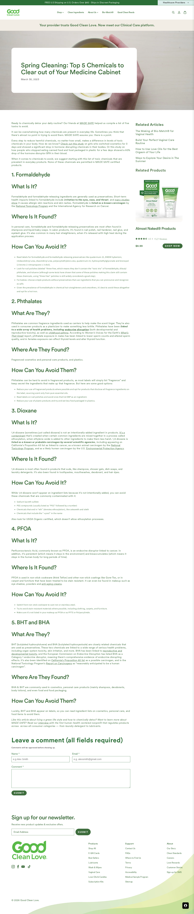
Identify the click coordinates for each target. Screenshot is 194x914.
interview (43, 722)
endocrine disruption (77, 329)
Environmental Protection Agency (105, 448)
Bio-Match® (107, 12)
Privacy (128, 867)
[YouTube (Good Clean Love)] (23, 867)
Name (15, 753)
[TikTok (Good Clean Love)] (29, 867)
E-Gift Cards (93, 853)
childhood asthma (58, 332)
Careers (170, 858)
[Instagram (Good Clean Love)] (13, 867)
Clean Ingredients (76, 12)
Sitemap (129, 881)
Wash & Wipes (94, 867)
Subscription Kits (95, 881)
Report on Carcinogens (59, 663)
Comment (17, 766)
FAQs (127, 853)
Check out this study (72, 143)
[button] (173, 12)
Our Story (171, 848)
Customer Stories (175, 867)
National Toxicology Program (32, 206)
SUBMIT (83, 832)
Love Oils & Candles (97, 877)
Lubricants (93, 862)
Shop (59, 12)
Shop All (92, 848)
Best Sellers (93, 858)
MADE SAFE (87, 123)
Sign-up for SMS (174, 872)
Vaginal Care (94, 872)
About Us (92, 12)
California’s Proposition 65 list (68, 660)
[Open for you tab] (185, 905)
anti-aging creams (52, 584)
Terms (128, 862)
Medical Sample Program (136, 877)
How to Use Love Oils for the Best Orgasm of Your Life (157, 150)
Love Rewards (173, 862)
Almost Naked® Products (156, 228)
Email (75, 753)
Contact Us (130, 848)
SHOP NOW (172, 246)
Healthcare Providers (174, 2)
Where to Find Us (133, 858)
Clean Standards (174, 853)
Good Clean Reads (125, 12)
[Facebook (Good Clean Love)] (18, 867)
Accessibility (131, 872)
